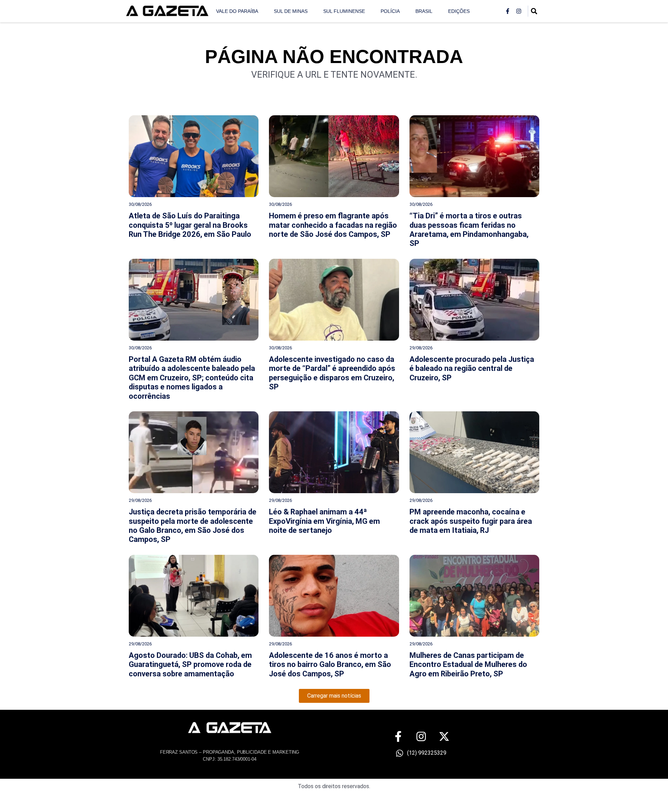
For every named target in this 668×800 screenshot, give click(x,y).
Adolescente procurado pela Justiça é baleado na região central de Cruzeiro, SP (471, 368)
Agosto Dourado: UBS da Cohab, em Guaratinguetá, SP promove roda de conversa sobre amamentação (190, 664)
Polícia (390, 11)
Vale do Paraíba (237, 11)
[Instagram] (518, 11)
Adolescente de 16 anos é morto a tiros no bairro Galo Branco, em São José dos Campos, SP (330, 664)
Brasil (423, 11)
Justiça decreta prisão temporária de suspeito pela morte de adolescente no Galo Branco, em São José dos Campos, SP (192, 525)
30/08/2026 (140, 204)
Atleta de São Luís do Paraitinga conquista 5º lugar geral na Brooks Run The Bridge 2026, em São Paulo (190, 225)
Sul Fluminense (344, 11)
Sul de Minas (291, 11)
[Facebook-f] (507, 11)
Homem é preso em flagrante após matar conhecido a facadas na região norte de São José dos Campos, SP (333, 225)
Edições (459, 11)
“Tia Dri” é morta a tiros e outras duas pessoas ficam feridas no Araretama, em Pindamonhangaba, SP (468, 229)
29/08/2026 (420, 347)
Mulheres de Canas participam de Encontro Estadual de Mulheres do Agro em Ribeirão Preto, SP (468, 664)
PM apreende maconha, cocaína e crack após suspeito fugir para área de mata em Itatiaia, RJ (470, 521)
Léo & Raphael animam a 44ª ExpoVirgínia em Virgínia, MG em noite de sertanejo (324, 521)
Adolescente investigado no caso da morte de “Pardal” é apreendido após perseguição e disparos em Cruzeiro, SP (332, 373)
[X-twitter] (444, 736)
